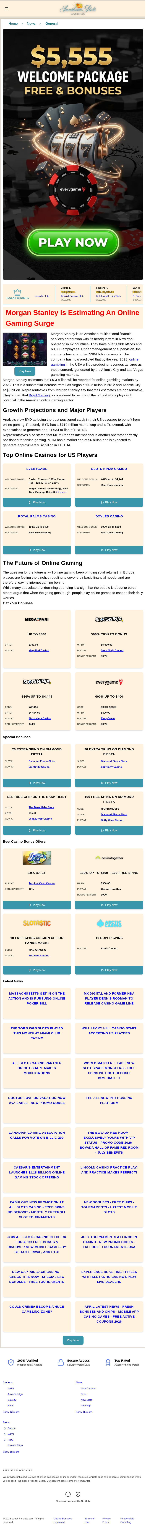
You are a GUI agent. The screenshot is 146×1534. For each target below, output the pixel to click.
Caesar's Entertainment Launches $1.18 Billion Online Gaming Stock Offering (37, 1172)
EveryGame (36, 469)
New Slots (86, 1399)
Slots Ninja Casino (109, 469)
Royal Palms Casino (37, 516)
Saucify (12, 1399)
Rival (10, 1405)
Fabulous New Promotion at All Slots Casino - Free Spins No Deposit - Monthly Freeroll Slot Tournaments (36, 1209)
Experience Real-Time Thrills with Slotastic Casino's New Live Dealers (109, 1277)
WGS (11, 1388)
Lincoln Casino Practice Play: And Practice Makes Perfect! (109, 1170)
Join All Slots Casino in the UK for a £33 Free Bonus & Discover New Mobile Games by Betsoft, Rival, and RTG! (36, 1244)
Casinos (8, 1382)
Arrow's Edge (15, 1394)
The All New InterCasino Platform (109, 1100)
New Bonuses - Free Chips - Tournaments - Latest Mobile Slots (109, 1207)
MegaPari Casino (39, 650)
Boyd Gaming (39, 395)
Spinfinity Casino (39, 766)
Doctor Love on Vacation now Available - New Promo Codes (37, 1100)
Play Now (25, 371)
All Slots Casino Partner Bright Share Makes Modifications (37, 1068)
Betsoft (12, 1428)
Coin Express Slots (134, 296)
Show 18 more (11, 1451)
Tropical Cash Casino (42, 883)
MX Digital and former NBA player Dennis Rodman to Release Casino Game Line (109, 998)
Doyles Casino (109, 516)
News (31, 23)
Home (13, 23)
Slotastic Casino (39, 955)
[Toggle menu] (6, 8)
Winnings (86, 1405)
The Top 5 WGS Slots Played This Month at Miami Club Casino (37, 1033)
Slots (83, 1394)
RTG (10, 1439)
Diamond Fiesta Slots (42, 761)
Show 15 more (84, 1411)
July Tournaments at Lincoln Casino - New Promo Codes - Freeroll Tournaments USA (109, 1242)
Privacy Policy (106, 1520)
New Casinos (88, 1388)
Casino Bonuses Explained (63, 1520)
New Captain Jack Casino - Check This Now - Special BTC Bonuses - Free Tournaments (36, 1277)
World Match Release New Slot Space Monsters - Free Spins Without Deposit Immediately (109, 1070)
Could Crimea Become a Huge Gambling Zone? (36, 1309)
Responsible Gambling (127, 1520)
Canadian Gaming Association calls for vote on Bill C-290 (37, 1135)
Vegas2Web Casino (40, 818)
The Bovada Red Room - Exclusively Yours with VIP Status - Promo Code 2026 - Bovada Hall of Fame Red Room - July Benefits (109, 1142)
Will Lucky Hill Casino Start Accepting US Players (109, 1031)
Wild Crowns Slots (63, 296)
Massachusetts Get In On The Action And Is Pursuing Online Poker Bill (36, 998)
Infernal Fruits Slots (99, 296)
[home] (77, 14)
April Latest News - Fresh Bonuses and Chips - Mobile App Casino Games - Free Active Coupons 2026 (109, 1314)
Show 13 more (11, 1411)
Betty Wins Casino (112, 820)
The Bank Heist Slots (41, 807)
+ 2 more (61, 492)
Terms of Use (90, 1520)
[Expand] (5, 1428)
